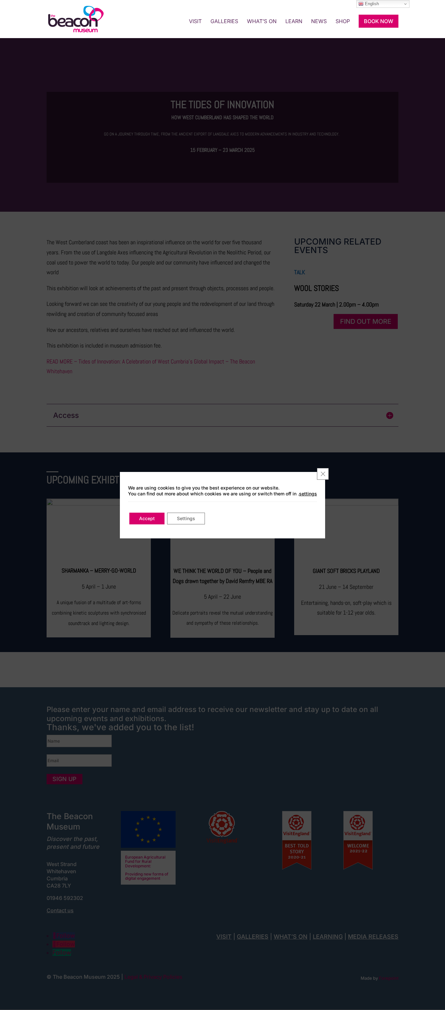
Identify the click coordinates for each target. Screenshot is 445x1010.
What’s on (262, 21)
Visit (195, 21)
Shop (343, 21)
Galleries (224, 21)
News (319, 21)
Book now (378, 21)
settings (308, 493)
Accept (147, 518)
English (371, 3)
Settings (186, 518)
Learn (293, 21)
